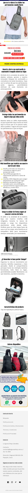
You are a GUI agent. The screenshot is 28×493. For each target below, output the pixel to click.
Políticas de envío (8, 422)
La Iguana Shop (11, 490)
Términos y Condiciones (10, 430)
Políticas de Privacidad (9, 433)
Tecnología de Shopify (18, 490)
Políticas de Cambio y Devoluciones (13, 426)
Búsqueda (6, 418)
